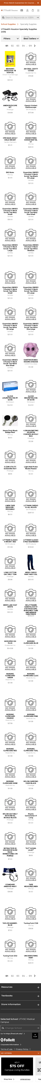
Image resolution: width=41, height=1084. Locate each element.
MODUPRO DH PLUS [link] (10, 642)
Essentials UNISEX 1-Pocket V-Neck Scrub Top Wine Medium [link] (30, 248)
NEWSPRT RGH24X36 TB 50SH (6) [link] (10, 70)
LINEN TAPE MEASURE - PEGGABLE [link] (10, 507)
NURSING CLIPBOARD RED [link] (10, 750)
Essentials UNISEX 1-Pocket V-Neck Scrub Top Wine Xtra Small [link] (10, 362)
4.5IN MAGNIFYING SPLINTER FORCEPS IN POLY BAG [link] (30, 433)
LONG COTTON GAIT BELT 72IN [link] (10, 573)
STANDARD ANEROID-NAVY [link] (10, 885)
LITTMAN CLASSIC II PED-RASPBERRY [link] (31, 541)
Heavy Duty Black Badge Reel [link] (10, 431)
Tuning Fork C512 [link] (10, 956)
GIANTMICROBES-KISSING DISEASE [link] (31, 361)
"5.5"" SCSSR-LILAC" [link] (30, 849)
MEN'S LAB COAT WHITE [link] (10, 606)
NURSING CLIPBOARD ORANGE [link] (10, 716)
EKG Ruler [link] (10, 172)
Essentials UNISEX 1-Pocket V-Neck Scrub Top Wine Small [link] (10, 290)
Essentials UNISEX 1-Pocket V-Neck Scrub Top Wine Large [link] (10, 248)
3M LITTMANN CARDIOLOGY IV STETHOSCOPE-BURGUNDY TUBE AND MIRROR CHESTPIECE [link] (31, 608)
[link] (33, 10)
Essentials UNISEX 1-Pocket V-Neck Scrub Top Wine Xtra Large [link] (30, 326)
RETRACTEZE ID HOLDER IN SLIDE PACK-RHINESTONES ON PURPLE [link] (10, 851)
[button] (20, 3)
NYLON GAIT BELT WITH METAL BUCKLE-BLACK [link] (10, 816)
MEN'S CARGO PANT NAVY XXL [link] (30, 573)
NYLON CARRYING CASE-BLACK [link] (31, 782)
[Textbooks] (21, 10)
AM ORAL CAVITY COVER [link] (31, 70)
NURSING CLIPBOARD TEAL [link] (31, 750)
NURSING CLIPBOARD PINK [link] (31, 715)
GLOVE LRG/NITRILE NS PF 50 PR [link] (10, 398)
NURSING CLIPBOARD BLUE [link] (31, 642)
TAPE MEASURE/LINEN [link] (31, 885)
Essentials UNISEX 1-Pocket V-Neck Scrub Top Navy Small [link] (10, 211)
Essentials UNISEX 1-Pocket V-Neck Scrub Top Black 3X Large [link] (30, 175)
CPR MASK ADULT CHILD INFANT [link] (10, 139)
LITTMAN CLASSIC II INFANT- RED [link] (10, 541)
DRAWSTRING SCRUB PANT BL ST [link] (30, 140)
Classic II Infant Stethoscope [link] (30, 106)
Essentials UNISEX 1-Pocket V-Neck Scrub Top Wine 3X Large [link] (10, 326)
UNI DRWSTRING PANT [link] (31, 957)
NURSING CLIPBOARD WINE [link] (10, 782)
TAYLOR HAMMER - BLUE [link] (10, 924)
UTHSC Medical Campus (18, 1020)
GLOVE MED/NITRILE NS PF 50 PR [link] (31, 398)
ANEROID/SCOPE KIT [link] (10, 106)
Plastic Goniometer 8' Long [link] (31, 816)
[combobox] (20, 1028)
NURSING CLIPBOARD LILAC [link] (30, 675)
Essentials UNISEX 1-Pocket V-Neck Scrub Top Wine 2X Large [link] (30, 290)
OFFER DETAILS (25, 1079)
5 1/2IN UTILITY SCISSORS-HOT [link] (10, 468)
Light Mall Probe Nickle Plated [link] (31, 468)
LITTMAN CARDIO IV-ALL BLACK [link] (31, 506)
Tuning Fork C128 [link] (31, 923)
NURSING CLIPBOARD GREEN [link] (10, 675)
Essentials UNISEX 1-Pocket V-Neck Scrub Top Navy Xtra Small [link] (30, 211)
